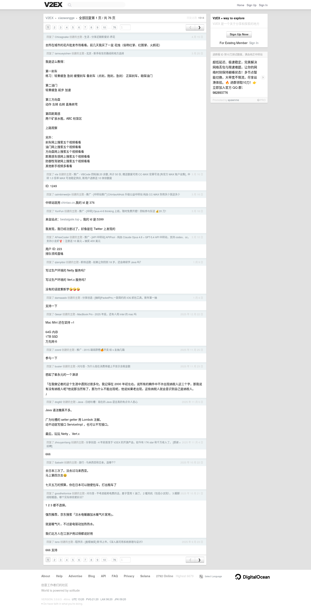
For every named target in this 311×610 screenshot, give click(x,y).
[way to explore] (54, 4)
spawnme (233, 100)
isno (57, 542)
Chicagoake (62, 37)
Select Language (212, 576)
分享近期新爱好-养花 (103, 37)
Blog (91, 576)
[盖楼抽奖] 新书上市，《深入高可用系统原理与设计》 (114, 542)
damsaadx (61, 297)
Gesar (58, 314)
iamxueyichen (63, 53)
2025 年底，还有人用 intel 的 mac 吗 (115, 314)
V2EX (49, 17)
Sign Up (251, 5)
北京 (88, 53)
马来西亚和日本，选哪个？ (101, 462)
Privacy (129, 576)
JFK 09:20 (120, 599)
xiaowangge (66, 17)
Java (80, 402)
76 (114, 27)
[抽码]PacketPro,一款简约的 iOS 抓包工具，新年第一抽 (126, 297)
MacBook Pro (85, 314)
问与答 (81, 366)
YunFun (59, 211)
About (45, 576)
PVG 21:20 (92, 599)
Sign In (263, 5)
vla (56, 174)
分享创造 (87, 297)
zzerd (58, 349)
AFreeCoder (62, 237)
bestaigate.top (69, 219)
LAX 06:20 (106, 599)
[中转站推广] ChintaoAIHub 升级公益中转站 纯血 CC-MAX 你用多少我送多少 (136, 194)
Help (59, 576)
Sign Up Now (239, 34)
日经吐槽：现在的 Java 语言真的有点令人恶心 (111, 402)
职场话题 (86, 262)
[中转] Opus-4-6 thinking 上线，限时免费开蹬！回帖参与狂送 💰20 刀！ (127, 211)
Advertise (75, 576)
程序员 (79, 542)
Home (240, 5)
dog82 (58, 402)
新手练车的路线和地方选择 (109, 53)
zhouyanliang (62, 442)
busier (58, 366)
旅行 (81, 462)
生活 (86, 37)
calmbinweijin (63, 194)
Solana (145, 576)
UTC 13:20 (78, 599)
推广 (76, 174)
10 (104, 27)
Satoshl (59, 462)
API (103, 576)
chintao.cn (68, 202)
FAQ (115, 576)
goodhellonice (63, 493)
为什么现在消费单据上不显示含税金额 (108, 366)
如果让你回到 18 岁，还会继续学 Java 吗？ (117, 262)
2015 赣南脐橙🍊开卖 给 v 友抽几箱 (104, 349)
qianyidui (60, 262)
